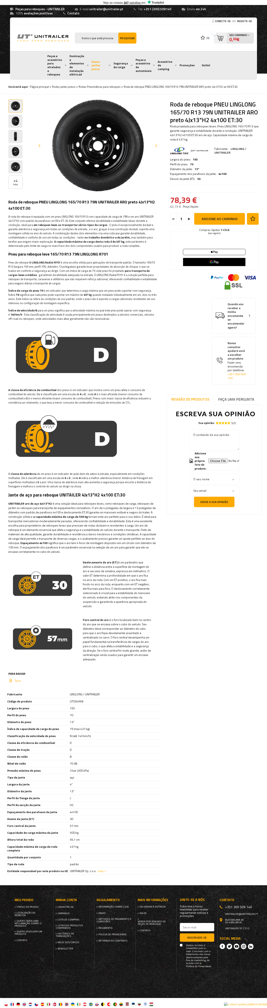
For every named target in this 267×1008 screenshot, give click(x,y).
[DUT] (30, 1004)
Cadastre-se (66, 907)
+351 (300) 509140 (157, 9)
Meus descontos (68, 942)
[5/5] (228, 423)
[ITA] (48, 1004)
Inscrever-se (197, 937)
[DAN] (55, 1004)
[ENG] (24, 1004)
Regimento (105, 928)
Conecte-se (223, 21)
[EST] (133, 1004)
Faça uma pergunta (236, 399)
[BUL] (139, 1004)
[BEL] (103, 1004)
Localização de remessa (25, 913)
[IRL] (79, 1004)
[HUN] (151, 1004)
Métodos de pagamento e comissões (114, 920)
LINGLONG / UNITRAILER (230, 151)
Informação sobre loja (113, 906)
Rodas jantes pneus (96, 65)
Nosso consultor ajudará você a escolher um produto (237, 360)
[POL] (6, 1004)
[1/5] (217, 423)
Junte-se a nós (192, 900)
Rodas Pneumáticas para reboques (100, 87)
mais (101, 871)
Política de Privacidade (198, 966)
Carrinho (64, 913)
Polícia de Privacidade (112, 934)
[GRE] (145, 1004)
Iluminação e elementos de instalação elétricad (76, 65)
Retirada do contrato (112, 940)
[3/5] (223, 423)
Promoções (187, 65)
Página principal (39, 87)
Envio (102, 913)
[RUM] (61, 1004)
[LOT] (127, 1004)
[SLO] (97, 1004)
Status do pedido (27, 907)
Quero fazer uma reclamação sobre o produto (28, 923)
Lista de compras (68, 919)
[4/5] (225, 423)
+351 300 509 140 (237, 376)
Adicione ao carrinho (220, 218)
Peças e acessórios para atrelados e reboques (54, 65)
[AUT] (85, 1004)
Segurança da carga (120, 65)
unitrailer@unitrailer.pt (106, 9)
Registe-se (244, 21)
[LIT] (121, 1004)
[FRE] (12, 1004)
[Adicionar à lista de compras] (253, 219)
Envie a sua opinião (214, 502)
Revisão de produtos (190, 399)
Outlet (206, 65)
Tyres (18, 681)
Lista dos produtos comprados (69, 926)
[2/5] (220, 423)
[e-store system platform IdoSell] (245, 1004)
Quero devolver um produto (28, 932)
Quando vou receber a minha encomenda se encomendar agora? (236, 315)
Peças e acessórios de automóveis (143, 65)
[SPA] (42, 1004)
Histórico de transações (65, 934)
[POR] (115, 1004)
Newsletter (65, 948)
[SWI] (109, 1004)
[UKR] (73, 1004)
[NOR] (67, 1004)
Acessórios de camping (165, 65)
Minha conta (66, 900)
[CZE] (36, 1004)
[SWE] (91, 1004)
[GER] (18, 1004)
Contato (73, 13)
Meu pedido (24, 900)
